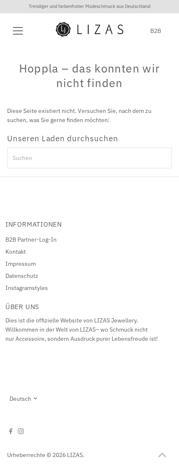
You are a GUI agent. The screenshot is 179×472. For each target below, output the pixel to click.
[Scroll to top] (162, 455)
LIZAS (75, 455)
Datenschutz (21, 276)
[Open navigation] (26, 30)
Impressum (20, 263)
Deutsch (20, 398)
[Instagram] (21, 432)
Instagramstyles (26, 288)
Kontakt (15, 251)
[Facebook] (11, 432)
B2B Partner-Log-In (31, 239)
